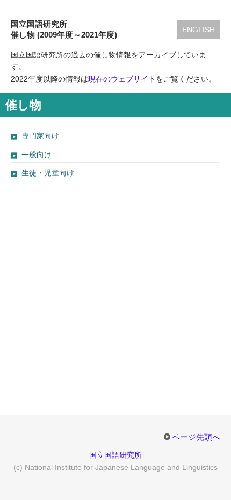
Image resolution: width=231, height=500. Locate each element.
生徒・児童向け (47, 172)
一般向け (36, 154)
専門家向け (40, 135)
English (198, 29)
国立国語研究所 (115, 455)
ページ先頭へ (196, 437)
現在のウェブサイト (122, 79)
